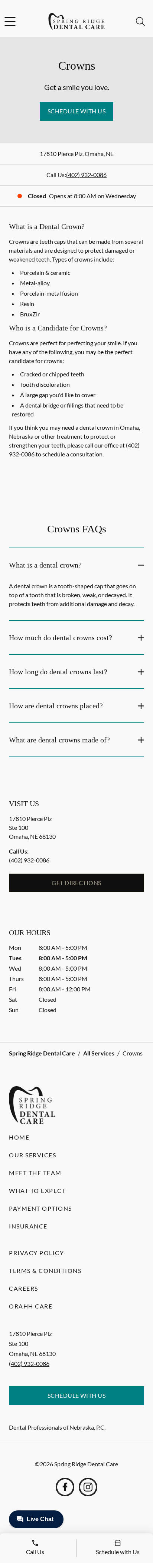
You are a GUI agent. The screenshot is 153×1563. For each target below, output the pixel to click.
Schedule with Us (77, 110)
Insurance (28, 1226)
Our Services (32, 1154)
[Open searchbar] (140, 21)
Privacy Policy (36, 1252)
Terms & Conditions (45, 1270)
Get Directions (76, 882)
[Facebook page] (65, 1487)
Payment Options (40, 1208)
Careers (23, 1288)
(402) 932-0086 (86, 174)
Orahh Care (30, 1306)
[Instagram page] (88, 1487)
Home (19, 1137)
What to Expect (37, 1190)
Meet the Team (35, 1172)
